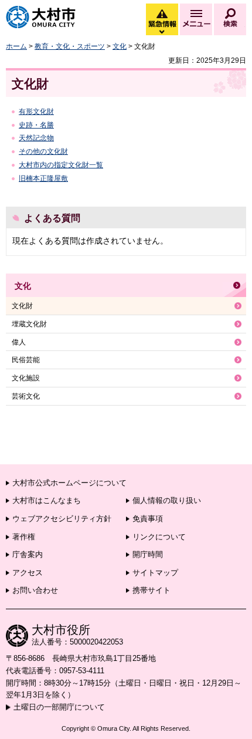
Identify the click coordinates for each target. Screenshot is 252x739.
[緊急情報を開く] (161, 32)
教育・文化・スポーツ (70, 46)
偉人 (19, 342)
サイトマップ (155, 572)
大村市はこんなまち (46, 500)
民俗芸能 (26, 360)
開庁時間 (147, 554)
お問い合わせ (35, 590)
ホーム (16, 46)
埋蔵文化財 (29, 324)
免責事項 (147, 518)
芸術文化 (26, 396)
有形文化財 (36, 111)
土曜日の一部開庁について (59, 707)
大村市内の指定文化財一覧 (61, 165)
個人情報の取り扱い (166, 500)
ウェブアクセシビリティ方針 (61, 518)
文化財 (22, 306)
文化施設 (26, 378)
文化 (120, 46)
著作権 (23, 536)
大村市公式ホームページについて (69, 482)
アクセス (27, 572)
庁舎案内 (27, 554)
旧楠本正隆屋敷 (43, 178)
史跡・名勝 (36, 125)
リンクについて (159, 536)
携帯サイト (151, 590)
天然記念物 (36, 138)
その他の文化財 (43, 151)
